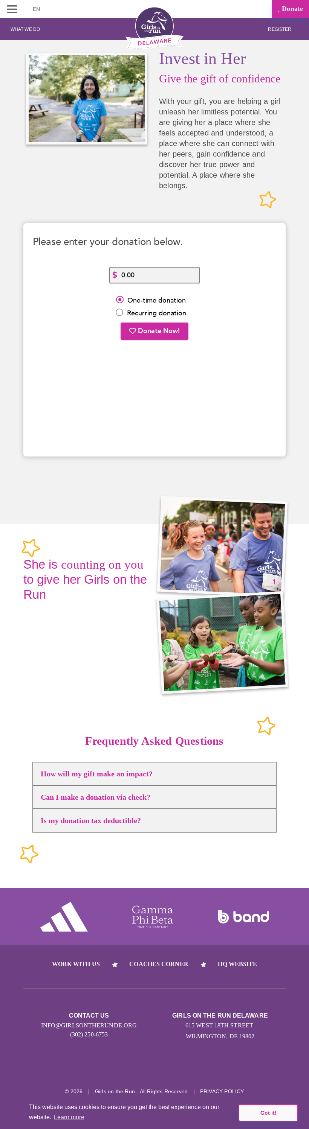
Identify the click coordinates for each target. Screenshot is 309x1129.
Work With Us (76, 964)
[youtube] (168, 1067)
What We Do (25, 29)
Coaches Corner (158, 964)
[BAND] (243, 916)
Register (280, 29)
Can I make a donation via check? (95, 797)
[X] (140, 1067)
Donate (291, 8)
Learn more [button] (69, 1117)
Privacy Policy (222, 1091)
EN (37, 9)
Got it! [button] (268, 1113)
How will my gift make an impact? (97, 774)
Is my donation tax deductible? (91, 820)
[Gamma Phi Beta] (153, 916)
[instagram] (112, 1067)
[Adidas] (64, 916)
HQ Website (237, 964)
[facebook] (197, 1067)
